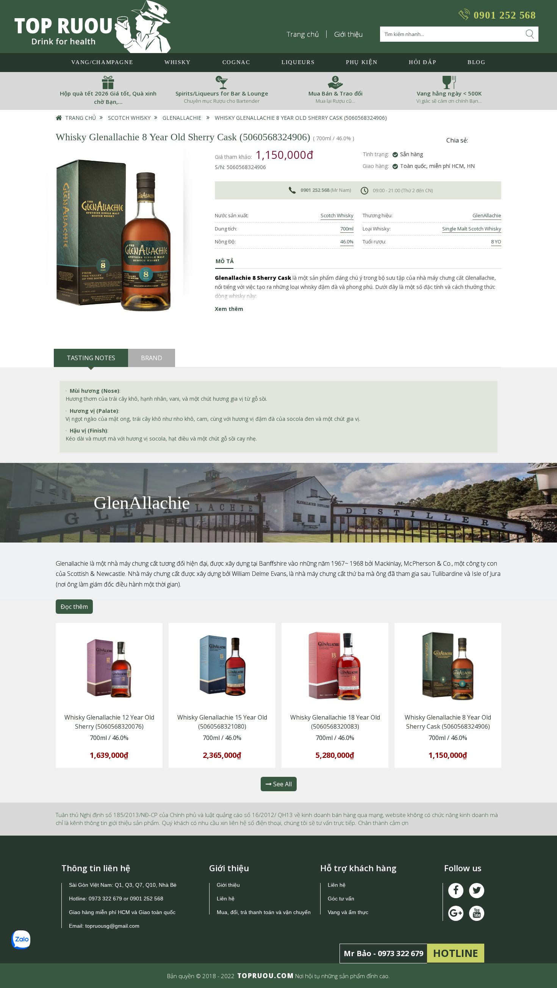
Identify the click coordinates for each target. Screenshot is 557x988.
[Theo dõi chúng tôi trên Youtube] (455, 913)
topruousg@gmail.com (113, 926)
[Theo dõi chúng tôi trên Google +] (476, 913)
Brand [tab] (151, 358)
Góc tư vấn (341, 898)
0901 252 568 (505, 15)
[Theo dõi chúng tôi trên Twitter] (476, 890)
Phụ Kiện (361, 62)
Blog (477, 62)
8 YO (496, 241)
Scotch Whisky (129, 117)
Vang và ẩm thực (348, 912)
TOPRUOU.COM (265, 975)
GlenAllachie (182, 117)
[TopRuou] (92, 26)
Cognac (236, 62)
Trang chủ (303, 34)
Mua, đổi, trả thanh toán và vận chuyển (264, 912)
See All (282, 784)
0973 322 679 (105, 898)
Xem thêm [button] (229, 308)
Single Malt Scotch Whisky (471, 228)
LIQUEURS (298, 62)
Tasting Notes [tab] (91, 358)
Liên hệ (226, 898)
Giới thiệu (348, 34)
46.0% (347, 241)
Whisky (177, 62)
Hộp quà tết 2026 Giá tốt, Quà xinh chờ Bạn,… (108, 97)
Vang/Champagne (102, 62)
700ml (347, 228)
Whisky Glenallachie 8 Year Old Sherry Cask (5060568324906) (301, 117)
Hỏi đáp (423, 62)
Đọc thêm (74, 606)
